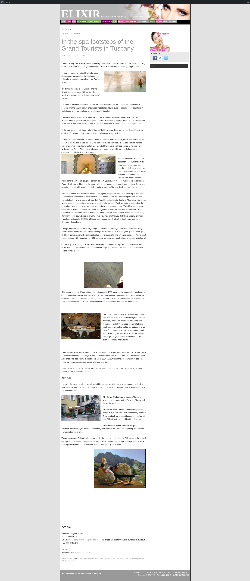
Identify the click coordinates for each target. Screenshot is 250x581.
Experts (121, 22)
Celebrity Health (94, 22)
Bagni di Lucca (100, 558)
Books (152, 22)
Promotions (81, 22)
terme (67, 561)
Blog (115, 22)
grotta (109, 558)
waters (73, 561)
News (69, 22)
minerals (120, 558)
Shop (165, 22)
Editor (84, 56)
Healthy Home (131, 22)
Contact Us (96, 573)
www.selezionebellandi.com (84, 441)
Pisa (126, 558)
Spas (74, 22)
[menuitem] (2, 2)
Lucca (114, 558)
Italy (70, 558)
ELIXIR (80, 14)
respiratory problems (136, 558)
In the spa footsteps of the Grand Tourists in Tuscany (97, 45)
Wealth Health (143, 22)
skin (63, 561)
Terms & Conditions (83, 573)
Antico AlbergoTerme (86, 558)
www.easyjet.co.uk (83, 552)
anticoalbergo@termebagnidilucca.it (82, 539)
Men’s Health (107, 22)
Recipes (159, 22)
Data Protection (67, 573)
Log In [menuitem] (7, 2)
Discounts (172, 22)
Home (63, 22)
